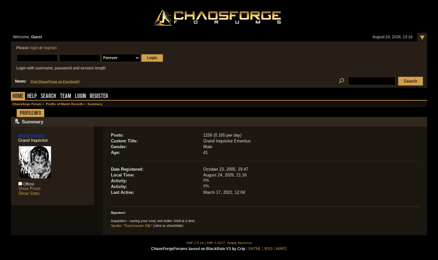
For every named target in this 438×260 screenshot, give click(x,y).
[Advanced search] (341, 81)
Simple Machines (239, 243)
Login (80, 96)
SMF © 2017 (215, 243)
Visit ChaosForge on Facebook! (55, 81)
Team (65, 96)
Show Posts (29, 188)
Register (99, 96)
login (33, 48)
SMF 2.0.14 (195, 243)
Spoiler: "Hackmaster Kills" (131, 226)
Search (48, 96)
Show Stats (29, 193)
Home (18, 96)
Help (32, 96)
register (50, 48)
